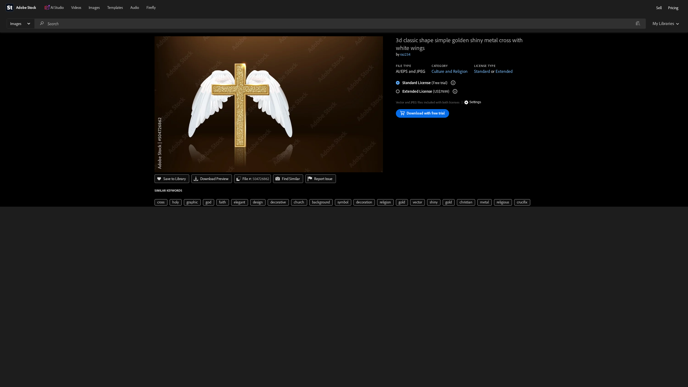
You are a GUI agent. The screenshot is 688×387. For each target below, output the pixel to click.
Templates (115, 7)
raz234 (405, 54)
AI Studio (57, 7)
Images (94, 7)
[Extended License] (455, 91)
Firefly (151, 7)
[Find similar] (638, 23)
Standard (482, 71)
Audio (134, 7)
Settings (475, 102)
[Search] (42, 23)
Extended (504, 71)
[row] (161, 202)
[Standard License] (453, 82)
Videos (76, 7)
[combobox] (340, 23)
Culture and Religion (450, 71)
